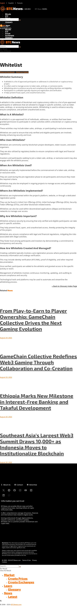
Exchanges (9, 35)
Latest (12, 596)
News (8, 593)
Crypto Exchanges (21, 582)
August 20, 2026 (6, 417)
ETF (6, 16)
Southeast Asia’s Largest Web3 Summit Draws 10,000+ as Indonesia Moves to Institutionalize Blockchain (36, 444)
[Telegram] (9, 490)
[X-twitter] (3, 490)
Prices (7, 18)
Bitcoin (8, 14)
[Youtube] (25, 490)
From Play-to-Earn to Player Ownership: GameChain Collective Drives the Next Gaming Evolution (33, 320)
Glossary (9, 22)
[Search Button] (20, 566)
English (2, 3)
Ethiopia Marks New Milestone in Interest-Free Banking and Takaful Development (36, 402)
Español (11, 3)
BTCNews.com (16, 604)
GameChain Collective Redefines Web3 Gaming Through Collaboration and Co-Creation (38, 362)
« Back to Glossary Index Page (64, 286)
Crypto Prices (17, 578)
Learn (8, 586)
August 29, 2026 (6, 338)
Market (9, 575)
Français (20, 3)
